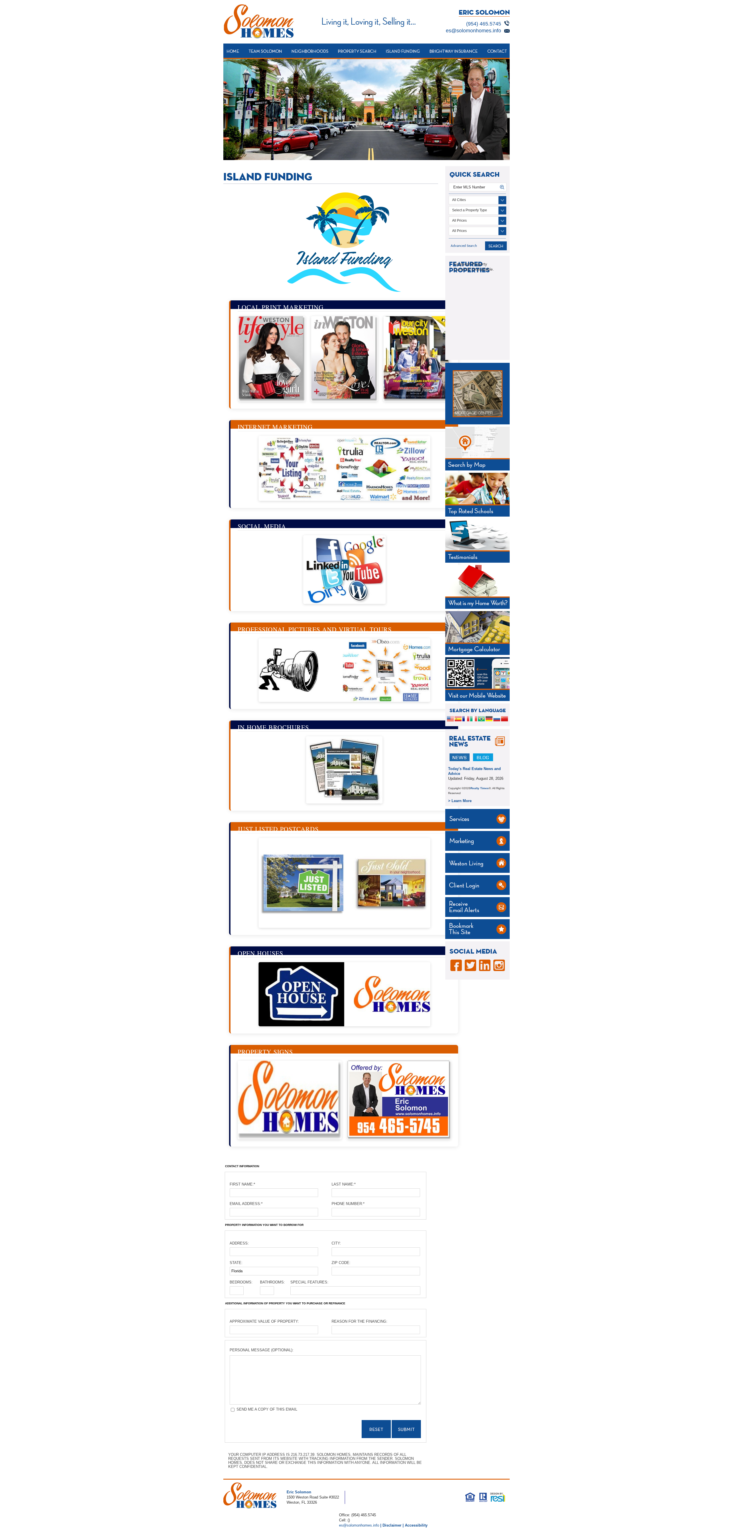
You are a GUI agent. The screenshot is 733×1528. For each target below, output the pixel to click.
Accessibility (416, 1525)
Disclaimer (392, 1525)
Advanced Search (464, 246)
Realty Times (479, 788)
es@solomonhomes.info (473, 31)
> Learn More (460, 801)
